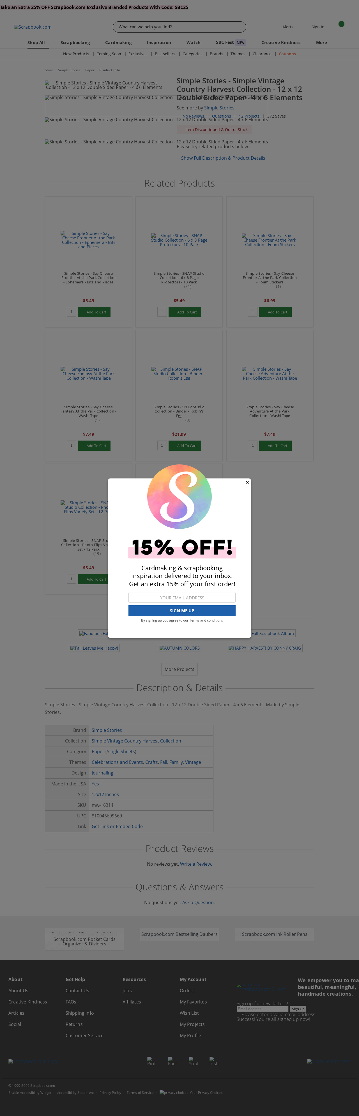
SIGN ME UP (182, 610)
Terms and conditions (206, 620)
